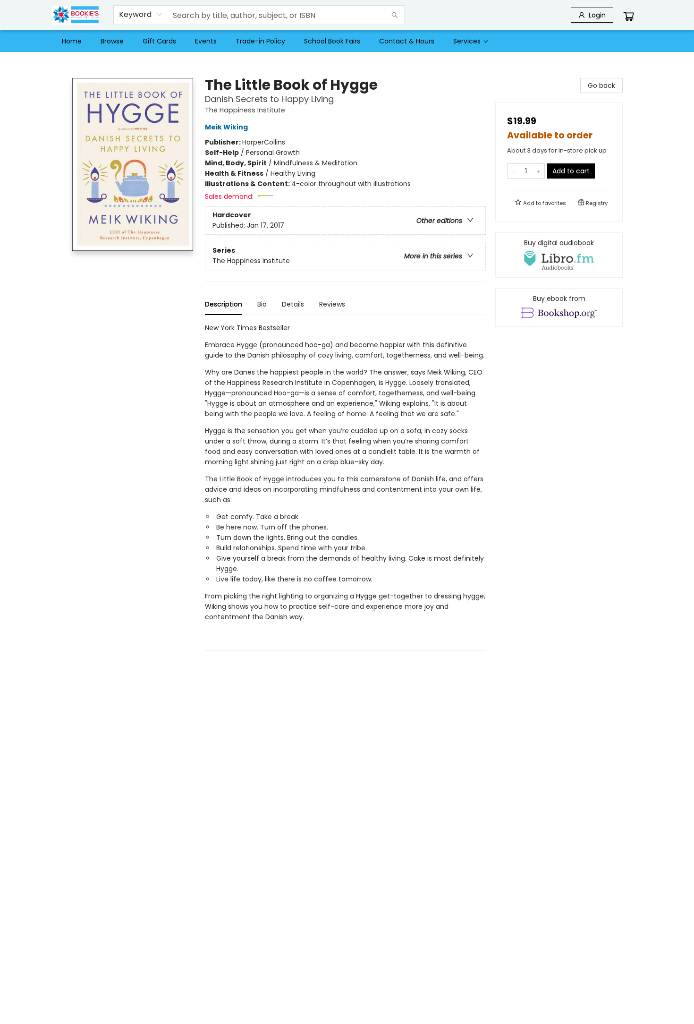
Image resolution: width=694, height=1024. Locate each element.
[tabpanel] (345, 487)
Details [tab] (293, 304)
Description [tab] (223, 304)
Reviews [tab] (332, 304)
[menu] (347, 41)
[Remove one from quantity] (513, 171)
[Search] (394, 15)
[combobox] (141, 15)
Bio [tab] (262, 304)
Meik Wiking (226, 127)
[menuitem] (71, 41)
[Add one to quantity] (538, 171)
